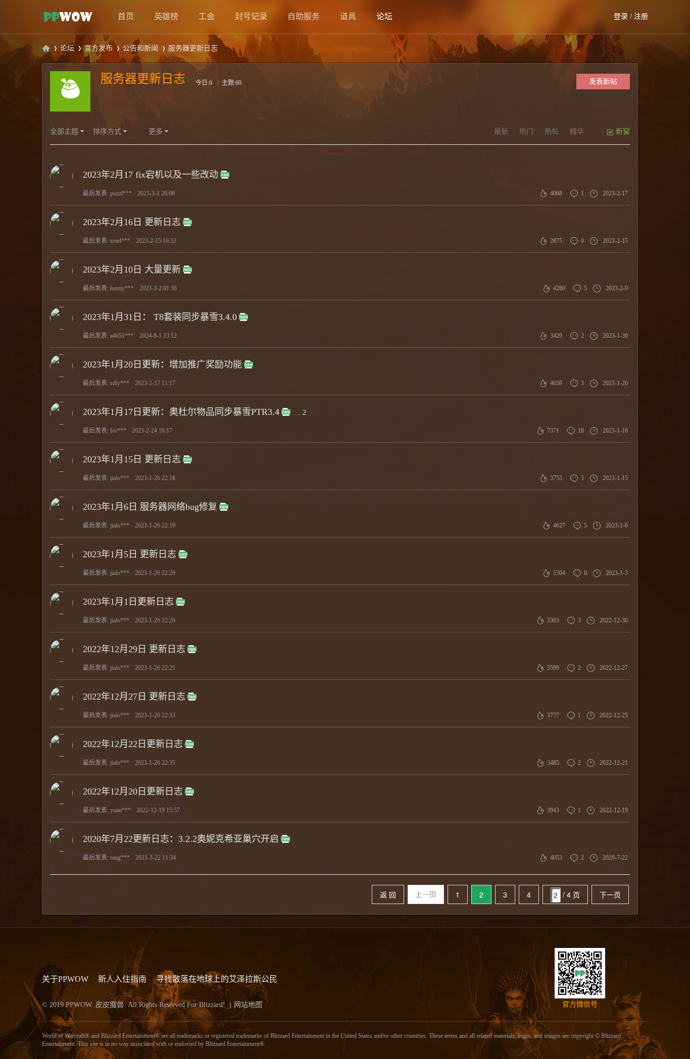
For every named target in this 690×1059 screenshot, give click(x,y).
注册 (641, 16)
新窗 (623, 131)
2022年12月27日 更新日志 (134, 697)
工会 (207, 16)
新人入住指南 (122, 979)
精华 (577, 131)
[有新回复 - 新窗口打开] (224, 175)
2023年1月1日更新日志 (128, 602)
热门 (526, 131)
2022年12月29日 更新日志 (134, 649)
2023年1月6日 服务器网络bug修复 (150, 507)
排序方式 (107, 131)
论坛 (384, 16)
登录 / (623, 16)
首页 (126, 16)
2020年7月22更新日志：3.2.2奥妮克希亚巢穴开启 (181, 839)
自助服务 (303, 16)
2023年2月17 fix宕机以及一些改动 (150, 175)
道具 (348, 16)
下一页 (610, 894)
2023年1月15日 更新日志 (132, 459)
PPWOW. (80, 1005)
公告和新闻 (140, 48)
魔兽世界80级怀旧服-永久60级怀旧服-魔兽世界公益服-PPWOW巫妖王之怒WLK (46, 48)
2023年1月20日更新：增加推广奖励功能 (162, 364)
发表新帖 (603, 81)
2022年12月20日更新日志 (133, 791)
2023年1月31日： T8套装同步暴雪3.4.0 (160, 317)
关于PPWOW (65, 979)
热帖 (552, 131)
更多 (156, 131)
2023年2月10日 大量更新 (132, 269)
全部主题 (64, 131)
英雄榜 (166, 16)
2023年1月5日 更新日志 (129, 554)
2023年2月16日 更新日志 (132, 222)
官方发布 (98, 48)
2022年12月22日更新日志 (133, 744)
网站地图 (248, 1005)
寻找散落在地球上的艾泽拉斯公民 (216, 979)
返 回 (388, 894)
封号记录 (251, 16)
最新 (501, 131)
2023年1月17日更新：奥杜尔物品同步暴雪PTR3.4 (181, 412)
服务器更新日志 (143, 78)
